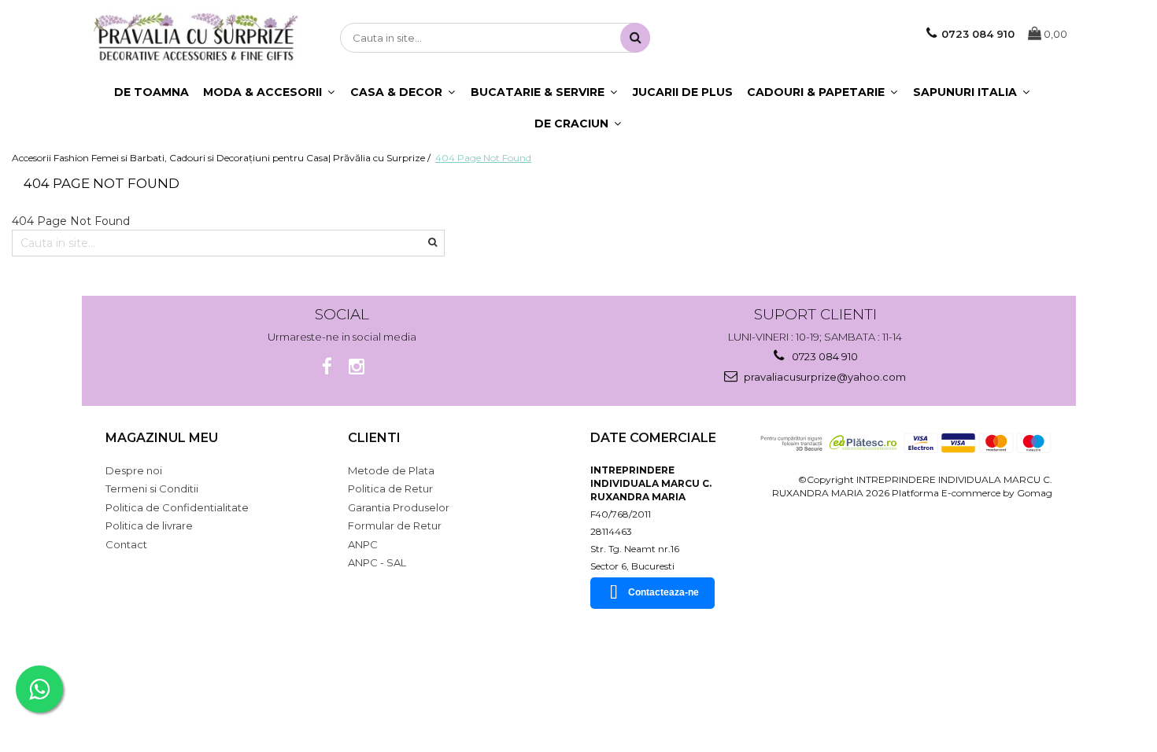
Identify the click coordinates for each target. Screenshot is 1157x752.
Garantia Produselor (398, 507)
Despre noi (133, 470)
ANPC (363, 544)
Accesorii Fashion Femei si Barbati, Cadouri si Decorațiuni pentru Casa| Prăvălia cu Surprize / (222, 158)
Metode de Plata (391, 470)
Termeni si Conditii (151, 488)
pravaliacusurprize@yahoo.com (823, 376)
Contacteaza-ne (663, 592)
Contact (126, 544)
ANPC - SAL (377, 562)
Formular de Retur (395, 525)
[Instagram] (357, 367)
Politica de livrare (149, 525)
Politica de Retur (390, 488)
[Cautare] (635, 38)
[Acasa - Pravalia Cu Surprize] (196, 38)
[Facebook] (327, 367)
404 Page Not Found (483, 158)
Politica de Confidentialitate (177, 507)
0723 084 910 (823, 356)
